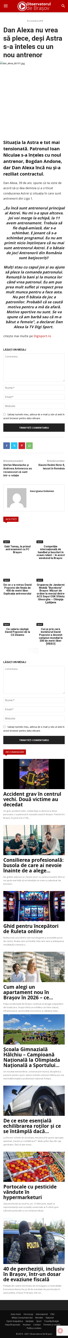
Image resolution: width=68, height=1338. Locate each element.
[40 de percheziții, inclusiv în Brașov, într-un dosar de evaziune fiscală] (34, 1241)
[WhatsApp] (29, 445)
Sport (6, 542)
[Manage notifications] (60, 1330)
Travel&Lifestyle (51, 1321)
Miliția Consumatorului (22, 1317)
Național (50, 1317)
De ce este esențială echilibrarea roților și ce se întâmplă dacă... (32, 1126)
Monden (39, 1317)
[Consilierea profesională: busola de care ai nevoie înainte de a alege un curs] (34, 840)
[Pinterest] (21, 445)
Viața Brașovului (12, 1324)
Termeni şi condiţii (51, 1324)
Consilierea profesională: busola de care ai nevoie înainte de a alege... (33, 865)
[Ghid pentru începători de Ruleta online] (34, 906)
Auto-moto (16, 1314)
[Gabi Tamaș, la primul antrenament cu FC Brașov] (17, 534)
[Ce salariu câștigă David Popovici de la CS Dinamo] (17, 617)
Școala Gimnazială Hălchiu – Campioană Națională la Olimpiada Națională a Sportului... (31, 1057)
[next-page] (36, 650)
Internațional (42, 1314)
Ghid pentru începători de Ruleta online (31, 929)
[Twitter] (14, 445)
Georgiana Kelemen (42, 491)
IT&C (52, 1314)
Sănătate (30, 1321)
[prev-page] (31, 650)
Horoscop (28, 1314)
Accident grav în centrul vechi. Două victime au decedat (32, 799)
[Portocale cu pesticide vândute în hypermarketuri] (34, 1167)
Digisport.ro (42, 336)
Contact (37, 1324)
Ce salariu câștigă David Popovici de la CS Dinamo (17, 632)
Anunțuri (27, 1324)
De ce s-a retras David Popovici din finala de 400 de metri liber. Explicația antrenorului (17, 589)
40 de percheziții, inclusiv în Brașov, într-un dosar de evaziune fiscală (33, 1274)
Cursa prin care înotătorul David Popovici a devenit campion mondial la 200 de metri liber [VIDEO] (51, 636)
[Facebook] (6, 445)
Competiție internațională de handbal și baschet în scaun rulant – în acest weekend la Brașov (50, 552)
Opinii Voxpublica (14, 1321)
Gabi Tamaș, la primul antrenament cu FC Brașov (17, 549)
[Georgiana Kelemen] (16, 498)
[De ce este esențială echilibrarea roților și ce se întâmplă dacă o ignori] (34, 1101)
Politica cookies (34, 1328)
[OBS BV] (34, 6)
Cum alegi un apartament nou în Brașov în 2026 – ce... (28, 992)
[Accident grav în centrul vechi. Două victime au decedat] (34, 774)
